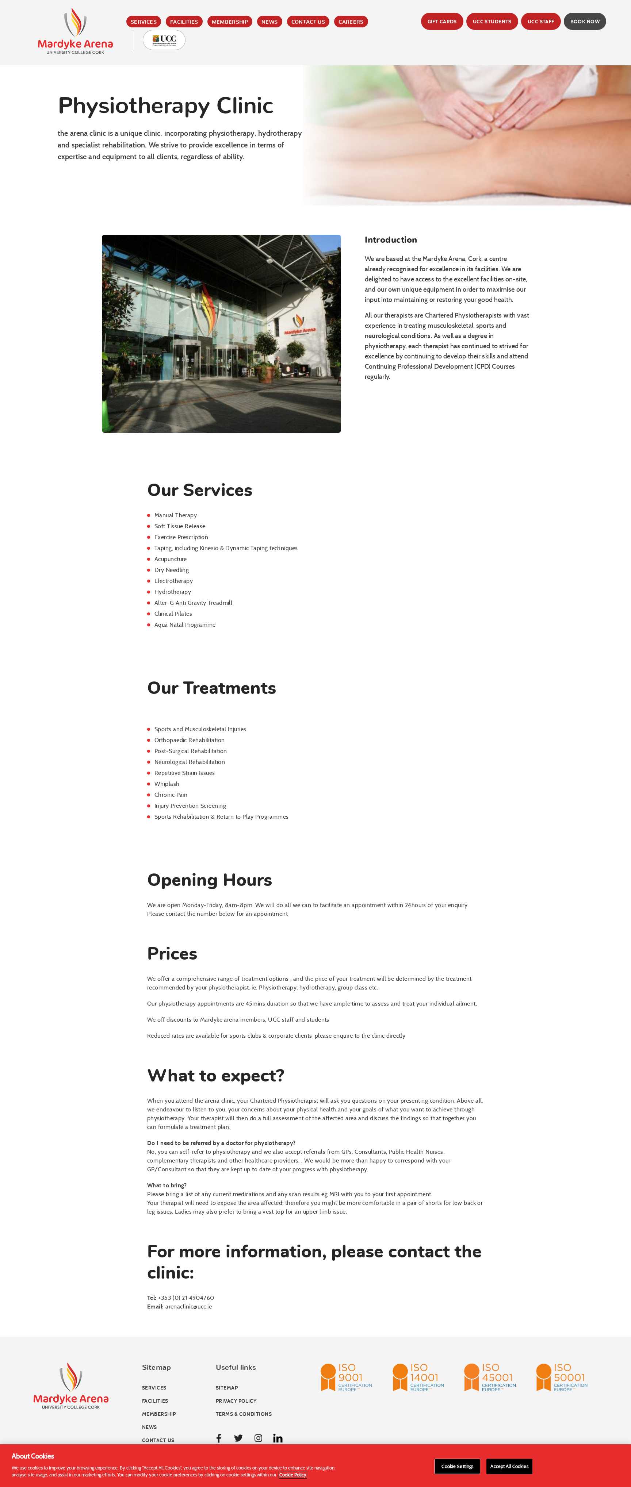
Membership (230, 22)
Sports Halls (195, 94)
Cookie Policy (292, 1475)
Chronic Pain (170, 794)
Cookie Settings (457, 1466)
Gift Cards (442, 22)
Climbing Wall (197, 72)
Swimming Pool (199, 61)
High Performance (204, 116)
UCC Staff (541, 22)
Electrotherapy (173, 580)
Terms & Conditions (244, 1414)
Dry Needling (171, 569)
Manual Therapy (175, 515)
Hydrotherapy (172, 591)
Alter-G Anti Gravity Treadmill (193, 602)
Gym (179, 50)
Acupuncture (170, 559)
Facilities (184, 22)
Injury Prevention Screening (190, 805)
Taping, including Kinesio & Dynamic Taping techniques (226, 548)
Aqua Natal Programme (185, 624)
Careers (351, 22)
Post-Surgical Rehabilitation (190, 751)
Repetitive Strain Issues (184, 772)
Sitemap (227, 1388)
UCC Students (492, 22)
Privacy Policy (236, 1401)
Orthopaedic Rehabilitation (189, 740)
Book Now (585, 22)
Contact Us (308, 22)
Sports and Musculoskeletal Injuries (200, 729)
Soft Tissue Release (179, 526)
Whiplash (167, 783)
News (269, 22)
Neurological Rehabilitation (189, 761)
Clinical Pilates (173, 613)
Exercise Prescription (181, 537)
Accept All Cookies (509, 1466)
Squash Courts (199, 83)
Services (144, 22)
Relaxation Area (200, 105)
